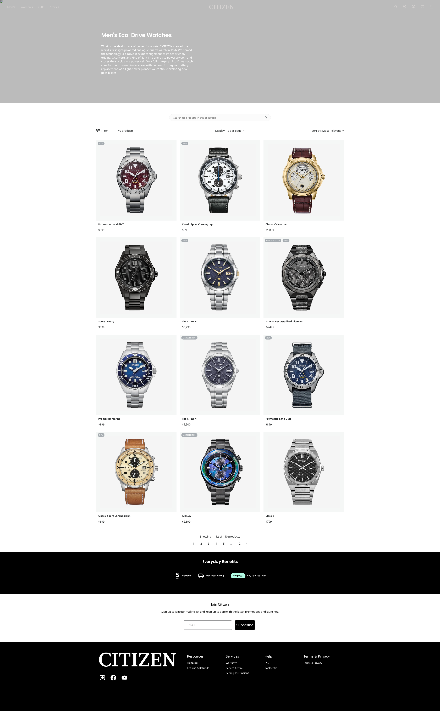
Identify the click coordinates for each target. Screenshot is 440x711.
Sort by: (326, 131)
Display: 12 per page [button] (228, 131)
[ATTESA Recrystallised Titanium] (304, 278)
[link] (413, 6)
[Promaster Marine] (136, 375)
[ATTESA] (220, 472)
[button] (396, 6)
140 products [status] (125, 131)
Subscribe (245, 625)
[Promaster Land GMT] (136, 180)
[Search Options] (267, 117)
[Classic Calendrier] (304, 180)
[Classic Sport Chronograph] (220, 180)
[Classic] (304, 472)
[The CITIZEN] (220, 278)
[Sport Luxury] (136, 278)
